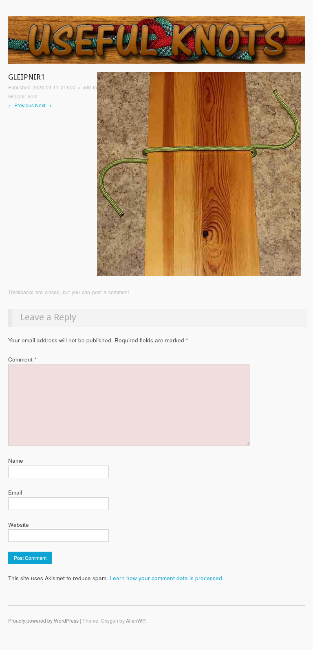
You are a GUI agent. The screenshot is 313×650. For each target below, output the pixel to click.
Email (15, 492)
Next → (43, 105)
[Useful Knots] (156, 43)
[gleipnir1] (199, 173)
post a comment (110, 292)
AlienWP (135, 620)
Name (15, 460)
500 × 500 (79, 87)
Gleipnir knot (22, 96)
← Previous (21, 105)
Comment (22, 359)
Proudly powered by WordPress (43, 620)
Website (18, 524)
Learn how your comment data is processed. (167, 578)
